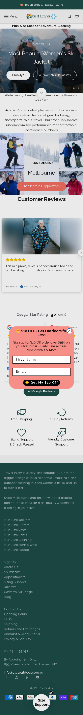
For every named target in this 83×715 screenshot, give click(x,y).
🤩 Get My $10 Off (41, 382)
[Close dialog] (69, 330)
